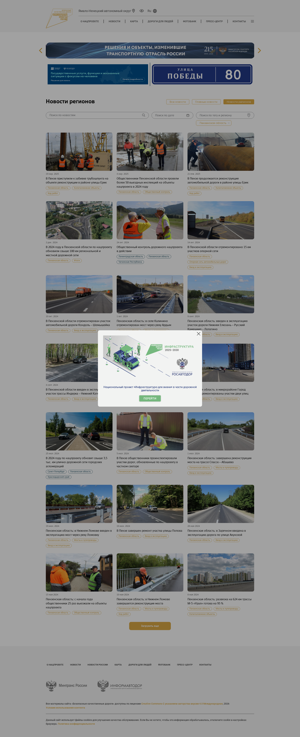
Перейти (150, 398)
